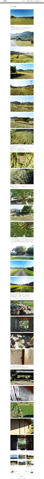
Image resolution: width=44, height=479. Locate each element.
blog (33, 453)
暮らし (33, 452)
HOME (22, 476)
